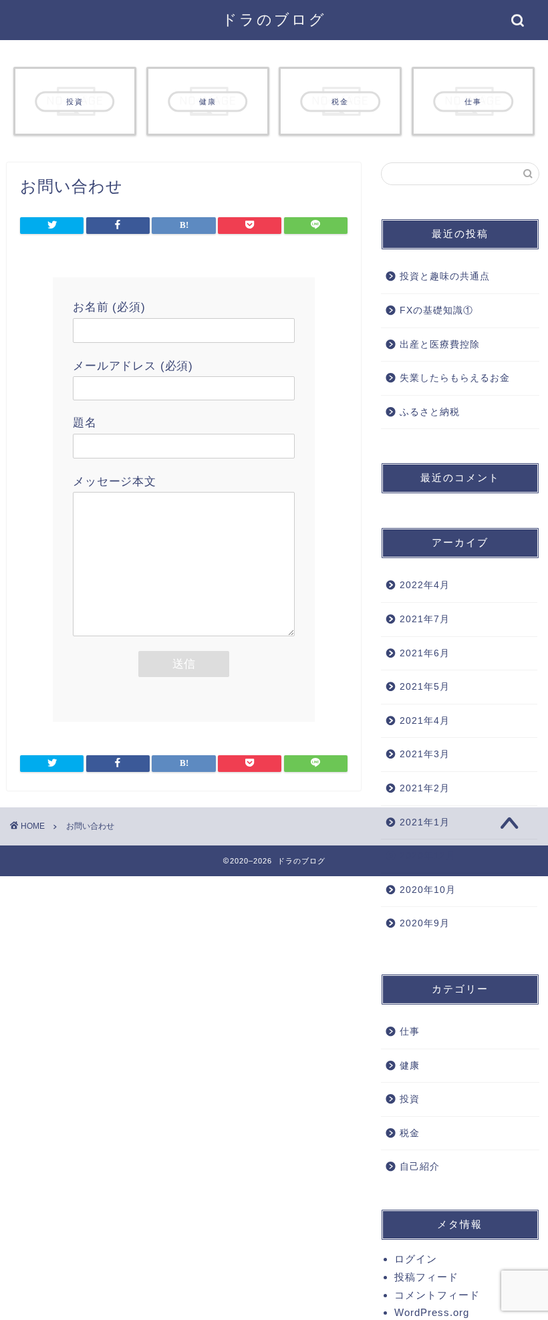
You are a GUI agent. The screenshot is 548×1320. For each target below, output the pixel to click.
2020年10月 (428, 890)
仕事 (410, 1032)
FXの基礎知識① (436, 310)
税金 (410, 1133)
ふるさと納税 (430, 412)
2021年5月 (425, 687)
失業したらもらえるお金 (455, 378)
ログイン (415, 1259)
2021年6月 (425, 653)
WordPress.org (431, 1312)
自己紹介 (420, 1167)
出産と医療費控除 (440, 345)
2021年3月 (425, 754)
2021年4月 (425, 721)
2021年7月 (425, 619)
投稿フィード (426, 1277)
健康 (410, 1066)
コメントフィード (437, 1295)
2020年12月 (428, 856)
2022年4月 (425, 585)
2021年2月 (425, 788)
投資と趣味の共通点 (445, 276)
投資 (410, 1099)
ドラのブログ (274, 19)
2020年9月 (425, 923)
